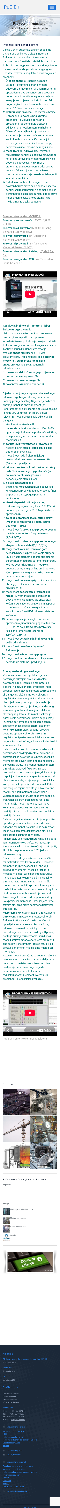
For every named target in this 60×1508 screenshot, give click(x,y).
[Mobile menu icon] (52, 7)
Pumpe (6, 1483)
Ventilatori (7, 1481)
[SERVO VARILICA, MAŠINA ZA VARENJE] (16, 1102)
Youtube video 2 (12, 263)
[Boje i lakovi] (43, 1102)
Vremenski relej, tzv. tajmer (14, 1469)
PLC (5, 1434)
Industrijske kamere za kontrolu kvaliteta (20, 1440)
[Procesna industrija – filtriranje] (43, 1129)
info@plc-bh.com (18, 1420)
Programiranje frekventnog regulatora (25, 1038)
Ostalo (13, 1235)
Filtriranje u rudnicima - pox (21, 1209)
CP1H (5, 1376)
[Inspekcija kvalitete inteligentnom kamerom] (43, 1155)
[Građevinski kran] (16, 1129)
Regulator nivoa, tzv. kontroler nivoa (18, 1466)
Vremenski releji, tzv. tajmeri (15, 1431)
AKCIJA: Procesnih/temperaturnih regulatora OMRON (25, 1359)
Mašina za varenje (18, 1218)
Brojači (6, 1446)
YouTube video (44, 259)
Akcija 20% (8, 1368)
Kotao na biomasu (17, 1227)
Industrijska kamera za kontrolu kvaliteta (20, 1472)
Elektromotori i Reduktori (13, 1486)
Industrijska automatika (13, 1437)
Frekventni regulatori (11, 1443)
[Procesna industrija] (16, 1155)
